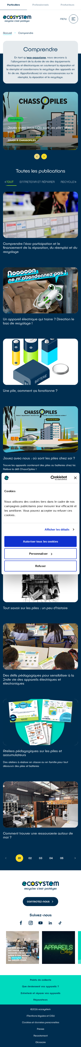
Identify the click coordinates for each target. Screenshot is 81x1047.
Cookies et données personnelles (40, 1022)
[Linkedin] (50, 923)
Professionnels (40, 4)
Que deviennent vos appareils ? (40, 986)
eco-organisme (36, 57)
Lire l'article (40, 227)
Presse (40, 1028)
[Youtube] (40, 923)
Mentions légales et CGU (41, 1015)
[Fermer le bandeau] (75, 478)
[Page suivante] (75, 858)
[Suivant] (44, 156)
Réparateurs (40, 999)
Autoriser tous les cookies (40, 541)
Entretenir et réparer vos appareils (40, 993)
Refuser (40, 565)
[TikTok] (60, 923)
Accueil (7, 32)
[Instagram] (30, 923)
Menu (63, 19)
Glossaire (40, 1042)
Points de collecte (40, 979)
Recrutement (41, 1035)
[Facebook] (21, 923)
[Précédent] (37, 156)
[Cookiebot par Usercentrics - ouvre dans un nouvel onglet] (51, 477)
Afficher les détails (57, 529)
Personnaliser (38, 553)
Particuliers (13, 4)
